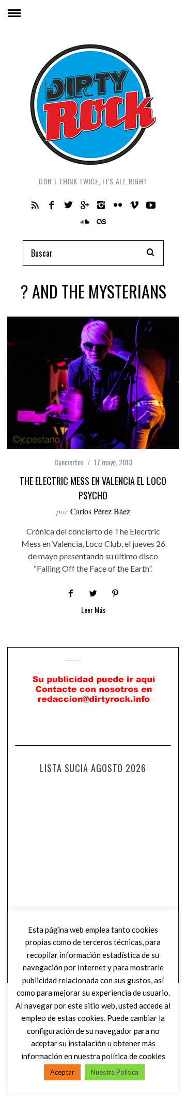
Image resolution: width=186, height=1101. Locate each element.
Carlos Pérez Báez (100, 511)
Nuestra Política (114, 1072)
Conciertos (69, 462)
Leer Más (93, 610)
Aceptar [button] (62, 1072)
